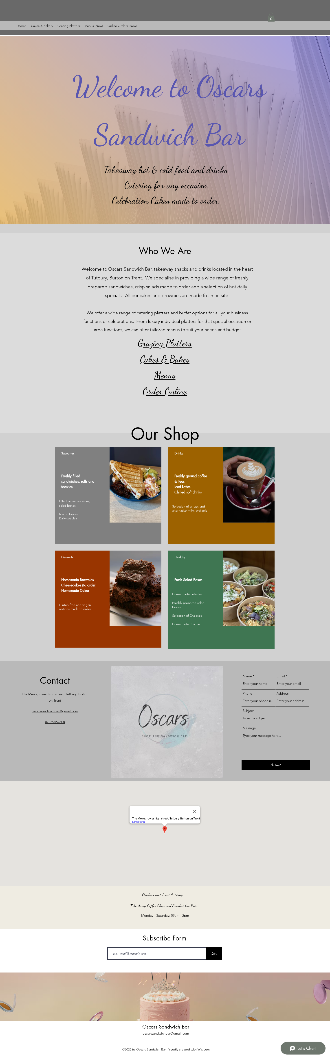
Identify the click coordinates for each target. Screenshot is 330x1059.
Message (249, 728)
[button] (271, 17)
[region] (108, 495)
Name (247, 676)
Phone (247, 693)
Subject (248, 710)
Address (282, 693)
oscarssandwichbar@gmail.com (166, 1033)
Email (281, 676)
